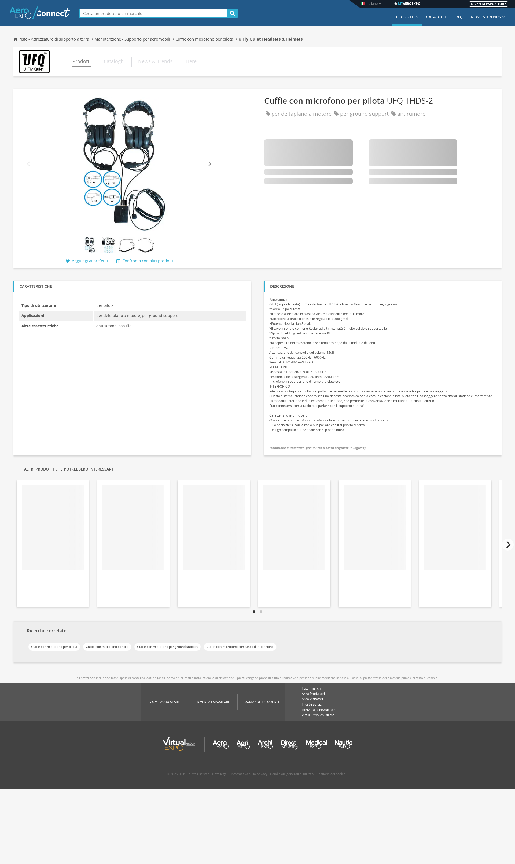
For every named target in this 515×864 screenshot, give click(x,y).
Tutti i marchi (311, 688)
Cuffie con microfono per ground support (167, 646)
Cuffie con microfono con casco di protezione (240, 646)
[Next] (209, 163)
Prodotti (405, 16)
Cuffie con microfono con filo (107, 646)
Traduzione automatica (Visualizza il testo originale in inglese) (317, 448)
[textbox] (153, 13)
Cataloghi (436, 16)
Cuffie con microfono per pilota (54, 646)
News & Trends (486, 16)
